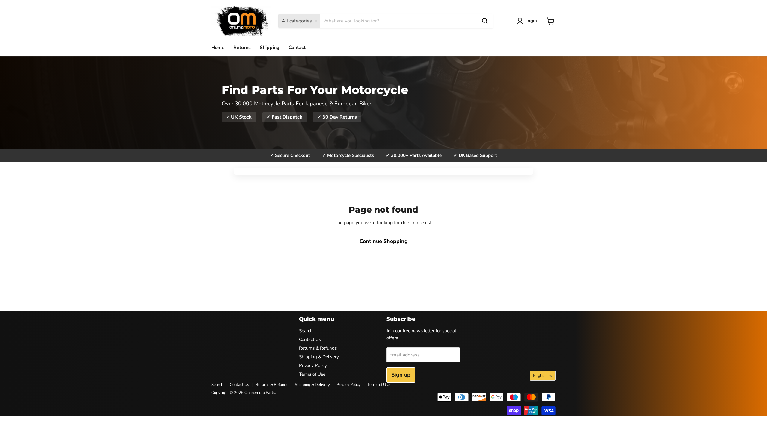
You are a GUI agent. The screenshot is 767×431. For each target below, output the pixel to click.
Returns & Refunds (318, 348)
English (540, 375)
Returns (242, 47)
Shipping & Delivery (319, 357)
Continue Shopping (384, 241)
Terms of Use (312, 374)
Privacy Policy (313, 365)
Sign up (400, 374)
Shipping (270, 47)
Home (217, 47)
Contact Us (310, 339)
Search (306, 331)
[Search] (485, 21)
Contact (297, 47)
